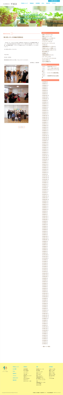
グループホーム (45, 56)
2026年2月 (44, 92)
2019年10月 (44, 219)
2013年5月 (44, 338)
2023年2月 (44, 152)
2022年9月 (44, 160)
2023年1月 (44, 154)
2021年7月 (44, 184)
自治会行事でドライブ (51, 66)
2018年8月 (44, 243)
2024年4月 (44, 129)
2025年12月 (44, 95)
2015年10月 (44, 296)
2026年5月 (44, 87)
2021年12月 (44, 176)
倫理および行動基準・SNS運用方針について (40, 392)
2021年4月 (44, 189)
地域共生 (48, 3)
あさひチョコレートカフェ (47, 43)
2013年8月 (44, 333)
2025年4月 (44, 108)
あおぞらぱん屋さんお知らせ (48, 49)
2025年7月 (44, 103)
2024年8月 (44, 122)
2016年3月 (44, 288)
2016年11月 (44, 275)
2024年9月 (44, 120)
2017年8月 (44, 261)
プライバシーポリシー (58, 392)
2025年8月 (44, 102)
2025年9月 (44, 100)
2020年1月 (44, 214)
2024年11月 (44, 117)
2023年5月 (44, 147)
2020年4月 (44, 209)
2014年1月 (44, 325)
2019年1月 (44, 234)
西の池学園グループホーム (40, 378)
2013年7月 (44, 335)
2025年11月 (44, 97)
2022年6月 (44, 165)
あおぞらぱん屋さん (27, 378)
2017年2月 (44, 269)
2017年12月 (44, 254)
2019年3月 (44, 231)
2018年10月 (44, 239)
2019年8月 (44, 223)
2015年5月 (44, 305)
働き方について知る (52, 374)
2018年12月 (44, 236)
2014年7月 (44, 321)
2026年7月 (44, 83)
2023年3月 (44, 150)
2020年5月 (44, 207)
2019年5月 (44, 228)
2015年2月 (44, 310)
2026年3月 (44, 90)
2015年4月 (44, 306)
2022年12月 (44, 155)
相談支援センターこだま (40, 369)
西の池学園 (44, 51)
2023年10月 (44, 139)
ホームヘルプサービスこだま (48, 58)
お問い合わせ (54, 1)
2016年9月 (44, 278)
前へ (20, 127)
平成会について (24, 3)
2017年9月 (44, 259)
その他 (43, 44)
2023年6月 (44, 145)
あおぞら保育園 (45, 61)
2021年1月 (44, 194)
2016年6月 (44, 283)
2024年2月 (44, 132)
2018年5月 (44, 248)
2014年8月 (44, 320)
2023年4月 (44, 149)
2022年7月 (44, 164)
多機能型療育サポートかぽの (48, 46)
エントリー (51, 377)
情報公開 (14, 380)
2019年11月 (44, 217)
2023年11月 (44, 137)
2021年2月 (44, 192)
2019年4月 (44, 229)
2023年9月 (44, 140)
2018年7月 (44, 244)
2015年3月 (44, 308)
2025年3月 (44, 110)
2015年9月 (44, 298)
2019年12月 (44, 216)
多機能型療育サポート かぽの (40, 382)
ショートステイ (26, 371)
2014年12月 (44, 313)
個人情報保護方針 (50, 392)
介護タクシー (26, 377)
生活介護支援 (26, 369)
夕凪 (37, 381)
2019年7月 (44, 224)
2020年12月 (44, 196)
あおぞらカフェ (26, 379)
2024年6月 (44, 125)
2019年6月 (44, 226)
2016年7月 (44, 281)
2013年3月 (44, 342)
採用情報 (38, 3)
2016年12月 (44, 273)
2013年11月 (44, 328)
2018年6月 (44, 246)
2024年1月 (44, 134)
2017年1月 (44, 271)
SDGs (43, 3)
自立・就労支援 (26, 370)
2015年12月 (44, 293)
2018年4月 (44, 249)
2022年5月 (44, 167)
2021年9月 (44, 181)
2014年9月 (44, 318)
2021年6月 (44, 186)
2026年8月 (44, 82)
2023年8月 (44, 142)
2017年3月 (44, 268)
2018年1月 (44, 253)
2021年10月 (44, 179)
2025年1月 (44, 113)
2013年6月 (44, 337)
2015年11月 (44, 295)
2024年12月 (44, 115)
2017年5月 (44, 264)
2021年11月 (44, 177)
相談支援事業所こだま (46, 39)
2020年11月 (44, 197)
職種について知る (52, 370)
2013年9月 (44, 332)
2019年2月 (44, 233)
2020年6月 (44, 206)
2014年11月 (44, 315)
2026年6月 (44, 85)
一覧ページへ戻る (46, 346)
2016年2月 (44, 290)
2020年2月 (44, 212)
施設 (37, 366)
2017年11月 (44, 256)
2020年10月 (44, 199)
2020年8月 (44, 202)
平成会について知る (52, 369)
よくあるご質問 (51, 378)
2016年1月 (44, 291)
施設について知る (52, 373)
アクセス (54, 3)
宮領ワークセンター (46, 34)
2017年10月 (44, 258)
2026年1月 (44, 93)
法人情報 (14, 369)
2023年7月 (44, 144)
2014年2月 (44, 323)
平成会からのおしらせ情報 (47, 48)
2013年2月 (44, 343)
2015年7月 (44, 301)
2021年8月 (44, 182)
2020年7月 (44, 204)
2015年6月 (44, 303)
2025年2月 (44, 112)
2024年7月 (44, 124)
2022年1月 (44, 174)
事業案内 (32, 3)
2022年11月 (44, 157)
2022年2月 (44, 172)
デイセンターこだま (46, 41)
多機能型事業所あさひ (46, 55)
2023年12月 (44, 135)
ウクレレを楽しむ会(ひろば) (53, 68)
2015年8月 (44, 300)
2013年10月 (44, 330)
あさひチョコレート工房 (27, 381)
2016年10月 (44, 276)
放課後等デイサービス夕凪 (47, 38)
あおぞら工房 (45, 60)
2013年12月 (44, 327)
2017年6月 (44, 263)
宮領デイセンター (45, 36)
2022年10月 (44, 159)
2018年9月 (44, 241)
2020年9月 (44, 201)
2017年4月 (44, 266)
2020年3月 (44, 211)
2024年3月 (44, 130)
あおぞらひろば (38, 385)
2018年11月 (44, 238)
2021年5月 (44, 187)
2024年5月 (44, 127)
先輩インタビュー (52, 371)
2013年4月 (44, 340)
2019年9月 (44, 221)
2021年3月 (44, 191)
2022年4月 (44, 169)
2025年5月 (44, 107)
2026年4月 (44, 88)
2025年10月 (44, 98)
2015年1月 (44, 311)
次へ (23, 127)
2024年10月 (44, 118)
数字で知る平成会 (52, 375)
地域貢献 (44, 53)
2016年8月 (44, 280)
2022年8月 (44, 162)
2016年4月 (44, 286)
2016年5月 (44, 285)
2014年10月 (44, 316)
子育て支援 (25, 374)
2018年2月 (44, 251)
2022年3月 (44, 170)
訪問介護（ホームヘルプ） (28, 375)
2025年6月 (44, 105)
